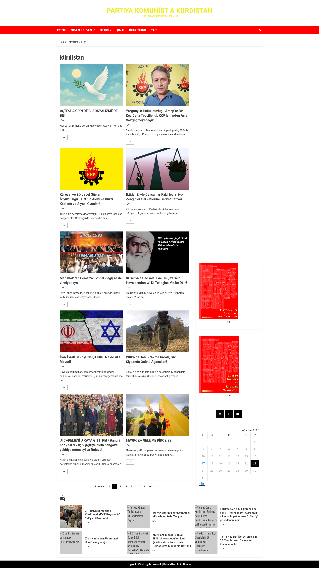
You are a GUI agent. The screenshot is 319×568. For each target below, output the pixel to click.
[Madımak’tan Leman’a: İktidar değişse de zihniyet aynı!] (91, 252)
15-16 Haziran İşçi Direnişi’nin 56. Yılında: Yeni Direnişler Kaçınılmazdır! (238, 540)
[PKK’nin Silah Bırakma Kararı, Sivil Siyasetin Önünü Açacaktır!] (157, 331)
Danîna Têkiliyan (137, 30)
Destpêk (61, 30)
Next (151, 486)
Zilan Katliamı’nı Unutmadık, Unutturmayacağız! (102, 540)
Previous (99, 486)
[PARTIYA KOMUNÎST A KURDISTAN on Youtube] (238, 414)
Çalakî (120, 30)
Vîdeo (154, 30)
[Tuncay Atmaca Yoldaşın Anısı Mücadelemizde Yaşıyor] (138, 516)
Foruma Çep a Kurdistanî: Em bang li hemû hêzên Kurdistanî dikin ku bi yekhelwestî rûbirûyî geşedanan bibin (239, 514)
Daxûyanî (104, 30)
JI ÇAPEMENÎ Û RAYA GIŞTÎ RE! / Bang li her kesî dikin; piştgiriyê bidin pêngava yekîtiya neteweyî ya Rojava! (90, 445)
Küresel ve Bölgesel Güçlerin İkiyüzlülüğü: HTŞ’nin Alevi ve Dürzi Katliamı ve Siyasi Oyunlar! (86, 199)
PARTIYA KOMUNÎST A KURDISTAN (159, 11)
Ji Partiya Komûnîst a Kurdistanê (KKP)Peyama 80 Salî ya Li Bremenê (102, 514)
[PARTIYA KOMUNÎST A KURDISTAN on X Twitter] (220, 414)
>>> (63, 137)
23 (143, 486)
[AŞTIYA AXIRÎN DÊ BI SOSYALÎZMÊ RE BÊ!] (91, 85)
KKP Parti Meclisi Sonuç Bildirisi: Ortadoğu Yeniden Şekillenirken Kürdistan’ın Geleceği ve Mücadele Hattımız (172, 540)
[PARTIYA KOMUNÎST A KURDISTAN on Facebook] (229, 414)
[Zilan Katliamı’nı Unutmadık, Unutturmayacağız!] (71, 542)
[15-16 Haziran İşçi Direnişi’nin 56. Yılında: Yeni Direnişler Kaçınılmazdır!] (206, 542)
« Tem (202, 483)
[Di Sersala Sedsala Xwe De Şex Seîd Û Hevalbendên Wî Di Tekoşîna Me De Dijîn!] (157, 252)
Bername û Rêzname (81, 30)
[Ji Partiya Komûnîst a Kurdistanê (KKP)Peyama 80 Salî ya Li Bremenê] (71, 516)
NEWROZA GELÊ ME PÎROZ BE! (149, 440)
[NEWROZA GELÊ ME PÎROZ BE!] (157, 414)
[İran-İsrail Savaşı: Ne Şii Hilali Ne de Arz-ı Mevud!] (91, 331)
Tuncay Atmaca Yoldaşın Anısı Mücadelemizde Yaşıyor (171, 514)
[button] (260, 30)
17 (203, 463)
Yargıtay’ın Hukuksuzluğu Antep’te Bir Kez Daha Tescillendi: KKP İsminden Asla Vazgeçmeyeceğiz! (156, 115)
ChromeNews (170, 564)
